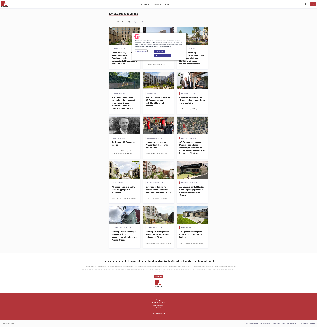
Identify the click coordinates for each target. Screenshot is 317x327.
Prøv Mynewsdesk (279, 324)
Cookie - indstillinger (141, 51)
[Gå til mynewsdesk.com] (8, 323)
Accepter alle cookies (162, 56)
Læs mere (158, 276)
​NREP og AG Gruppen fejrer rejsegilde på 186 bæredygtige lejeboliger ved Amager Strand (124, 235)
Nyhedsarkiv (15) (114, 22)
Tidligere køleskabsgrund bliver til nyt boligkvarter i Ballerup (191, 234)
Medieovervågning (251, 324)
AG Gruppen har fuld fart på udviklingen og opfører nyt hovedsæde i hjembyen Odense (191, 191)
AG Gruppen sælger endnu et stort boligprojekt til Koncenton (124, 190)
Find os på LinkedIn (158, 313)
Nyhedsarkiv (145, 4)
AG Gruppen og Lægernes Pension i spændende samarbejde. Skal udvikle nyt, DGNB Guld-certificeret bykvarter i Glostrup (192, 147)
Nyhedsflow (304, 324)
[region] (159, 46)
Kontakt (167, 4)
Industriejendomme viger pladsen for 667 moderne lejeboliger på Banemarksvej (158, 190)
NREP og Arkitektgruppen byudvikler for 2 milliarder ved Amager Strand (157, 234)
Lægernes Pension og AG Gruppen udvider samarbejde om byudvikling (192, 100)
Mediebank (157, 4)
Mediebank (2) (126, 22)
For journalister (292, 324)
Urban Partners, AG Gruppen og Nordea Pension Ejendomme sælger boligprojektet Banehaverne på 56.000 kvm (124, 58)
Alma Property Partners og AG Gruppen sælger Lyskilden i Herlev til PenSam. (158, 101)
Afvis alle (160, 51)
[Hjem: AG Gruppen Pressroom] (4, 4)
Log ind (312, 324)
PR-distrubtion (265, 324)
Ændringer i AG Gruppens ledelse (123, 143)
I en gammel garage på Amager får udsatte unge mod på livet (157, 145)
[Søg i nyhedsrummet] (306, 4)
